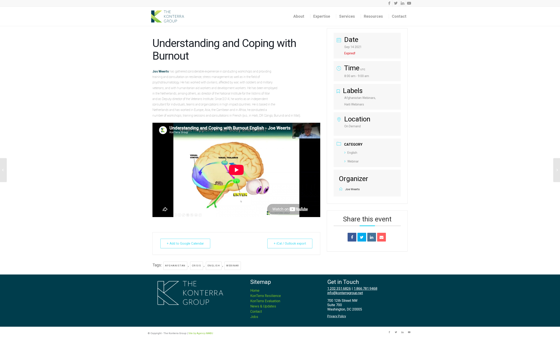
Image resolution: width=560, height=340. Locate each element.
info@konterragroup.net (345, 293)
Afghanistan (175, 265)
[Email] (381, 237)
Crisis (196, 265)
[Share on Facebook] (352, 237)
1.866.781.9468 (365, 288)
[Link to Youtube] (409, 3)
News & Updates (263, 306)
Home (254, 290)
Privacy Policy (336, 316)
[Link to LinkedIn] (402, 3)
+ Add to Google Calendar (185, 243)
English (214, 265)
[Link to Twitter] (396, 3)
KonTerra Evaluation (265, 301)
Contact (256, 311)
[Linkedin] (371, 237)
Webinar (232, 265)
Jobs (254, 317)
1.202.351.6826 (339, 288)
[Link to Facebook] (389, 3)
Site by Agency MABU (200, 333)
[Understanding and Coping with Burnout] (3, 170)
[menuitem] (300, 16)
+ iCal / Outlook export (290, 243)
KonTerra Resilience (265, 296)
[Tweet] (361, 237)
